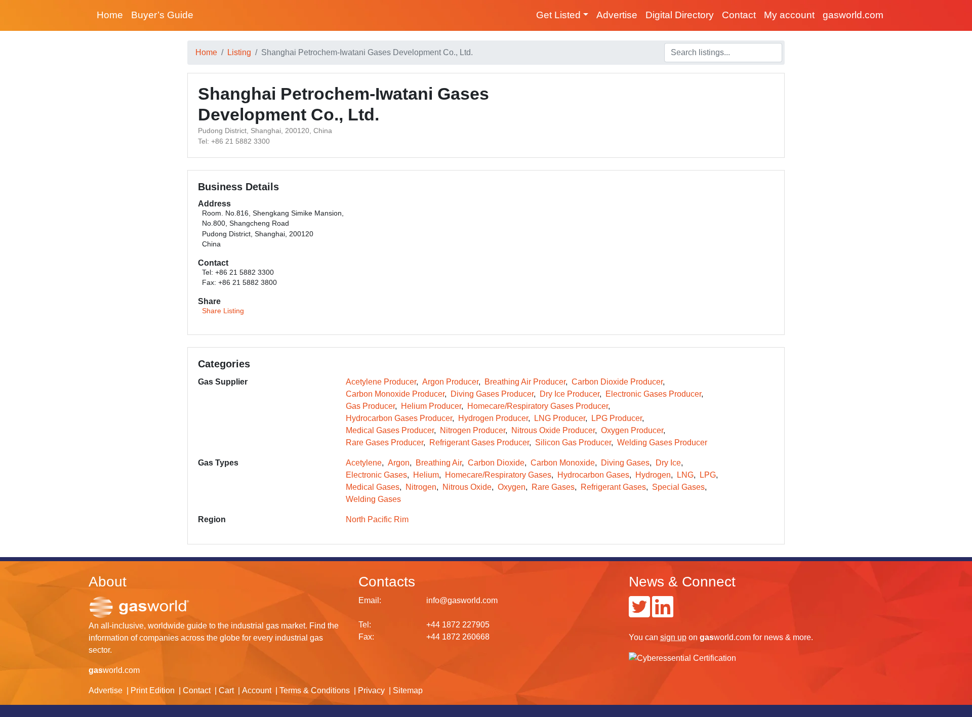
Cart (226, 690)
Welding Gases (373, 499)
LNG (685, 475)
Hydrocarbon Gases (593, 475)
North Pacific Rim (377, 519)
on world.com (705, 637)
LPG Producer (616, 418)
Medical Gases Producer (390, 430)
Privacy (371, 690)
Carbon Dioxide (496, 462)
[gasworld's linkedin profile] (662, 613)
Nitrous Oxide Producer (553, 430)
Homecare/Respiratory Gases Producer (537, 406)
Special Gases (678, 487)
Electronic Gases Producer (653, 394)
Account (256, 690)
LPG (708, 475)
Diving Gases (625, 462)
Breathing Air (439, 462)
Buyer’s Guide (162, 15)
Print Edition (153, 690)
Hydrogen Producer (493, 418)
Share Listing (223, 311)
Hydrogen (653, 475)
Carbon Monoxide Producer (395, 394)
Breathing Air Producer (524, 381)
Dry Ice (668, 462)
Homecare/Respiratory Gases (498, 475)
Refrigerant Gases (613, 487)
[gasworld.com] (139, 606)
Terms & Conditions (314, 690)
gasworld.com (853, 15)
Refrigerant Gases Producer (479, 442)
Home (110, 15)
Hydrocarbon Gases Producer (399, 418)
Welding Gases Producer (662, 442)
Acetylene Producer (381, 381)
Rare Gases (553, 487)
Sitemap (408, 690)
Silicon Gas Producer (573, 442)
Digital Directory (679, 15)
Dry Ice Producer (569, 394)
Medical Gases (372, 487)
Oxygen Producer (632, 430)
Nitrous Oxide (467, 487)
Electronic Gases (376, 475)
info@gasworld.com (462, 600)
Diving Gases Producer (492, 394)
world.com (114, 670)
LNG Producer (559, 418)
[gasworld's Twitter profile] (639, 613)
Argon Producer (450, 381)
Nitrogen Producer (472, 430)
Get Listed (558, 15)
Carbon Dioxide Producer (617, 381)
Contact (739, 15)
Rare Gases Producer (384, 442)
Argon (399, 462)
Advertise (616, 15)
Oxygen (511, 487)
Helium (426, 475)
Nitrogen (421, 487)
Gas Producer (370, 406)
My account (789, 15)
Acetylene (364, 462)
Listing (239, 52)
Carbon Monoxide (563, 462)
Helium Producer (431, 406)
